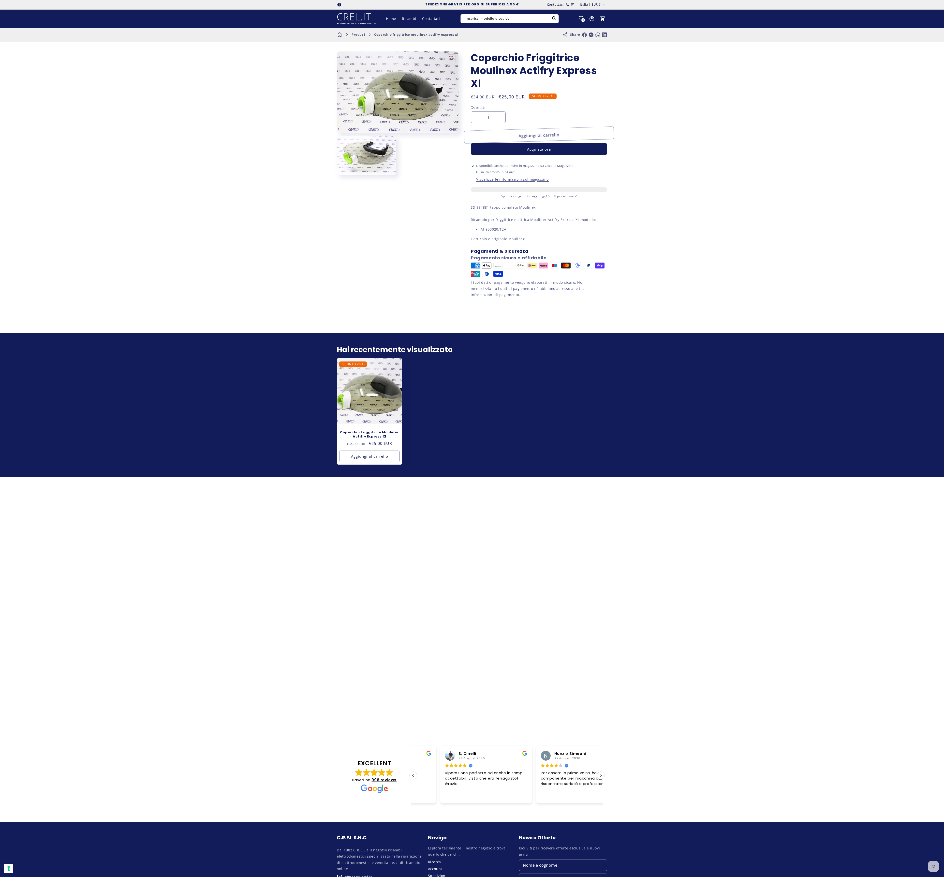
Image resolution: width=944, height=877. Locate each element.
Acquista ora (539, 149)
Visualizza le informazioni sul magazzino (512, 179)
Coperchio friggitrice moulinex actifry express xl (416, 34)
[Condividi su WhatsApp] (598, 34)
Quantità (478, 107)
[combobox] (510, 18)
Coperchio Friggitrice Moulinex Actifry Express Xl (369, 434)
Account (435, 868)
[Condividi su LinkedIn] (604, 34)
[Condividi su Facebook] (584, 34)
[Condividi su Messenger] (591, 34)
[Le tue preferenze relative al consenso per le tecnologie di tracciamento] (8, 868)
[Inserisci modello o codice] (554, 18)
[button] (602, 18)
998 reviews (384, 780)
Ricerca (434, 862)
